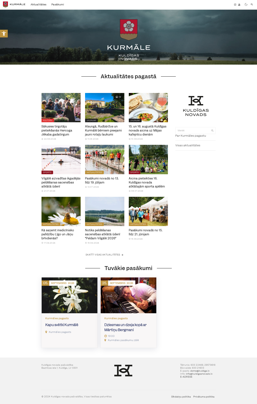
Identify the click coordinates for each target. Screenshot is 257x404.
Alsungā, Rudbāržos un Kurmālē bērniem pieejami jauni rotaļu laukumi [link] (103, 130)
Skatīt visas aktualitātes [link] (103, 254)
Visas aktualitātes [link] (187, 145)
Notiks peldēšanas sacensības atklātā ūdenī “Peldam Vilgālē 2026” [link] (102, 234)
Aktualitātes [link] (38, 4)
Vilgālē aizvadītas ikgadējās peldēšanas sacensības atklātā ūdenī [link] (60, 182)
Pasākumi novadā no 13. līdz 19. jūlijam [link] (102, 180)
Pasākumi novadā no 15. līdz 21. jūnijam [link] (146, 232)
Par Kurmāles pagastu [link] (190, 136)
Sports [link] (47, 172)
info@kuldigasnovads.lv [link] (199, 373)
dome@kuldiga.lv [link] (200, 370)
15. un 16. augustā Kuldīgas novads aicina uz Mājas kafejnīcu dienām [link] (147, 130)
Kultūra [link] (48, 120)
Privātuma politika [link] (204, 396)
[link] (4, 33)
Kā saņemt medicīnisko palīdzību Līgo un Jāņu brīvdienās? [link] (57, 234)
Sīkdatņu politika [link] (181, 396)
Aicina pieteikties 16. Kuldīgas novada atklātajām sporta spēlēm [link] (147, 182)
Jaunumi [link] (91, 120)
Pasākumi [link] (57, 4)
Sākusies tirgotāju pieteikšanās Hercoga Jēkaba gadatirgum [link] (56, 130)
